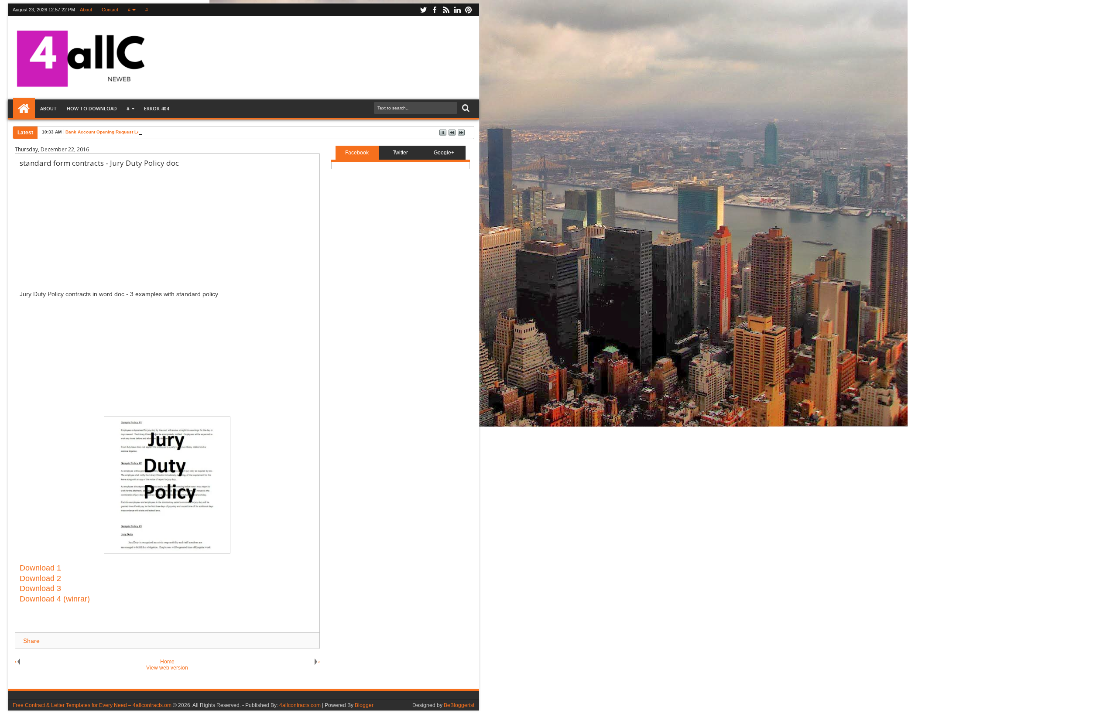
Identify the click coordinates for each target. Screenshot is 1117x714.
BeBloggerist (459, 705)
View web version (167, 668)
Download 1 (40, 568)
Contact (110, 9)
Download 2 (40, 578)
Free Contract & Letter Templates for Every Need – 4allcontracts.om (92, 705)
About (86, 9)
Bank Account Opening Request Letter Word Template (122, 132)
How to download (92, 108)
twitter (423, 9)
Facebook (357, 153)
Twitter (400, 153)
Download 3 (40, 588)
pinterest (468, 9)
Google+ (444, 153)
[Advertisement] (167, 229)
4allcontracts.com (300, 705)
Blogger (364, 705)
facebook (434, 9)
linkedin (457, 9)
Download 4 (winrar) (55, 598)
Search (465, 108)
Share (31, 640)
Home (24, 109)
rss (446, 9)
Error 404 (156, 108)
